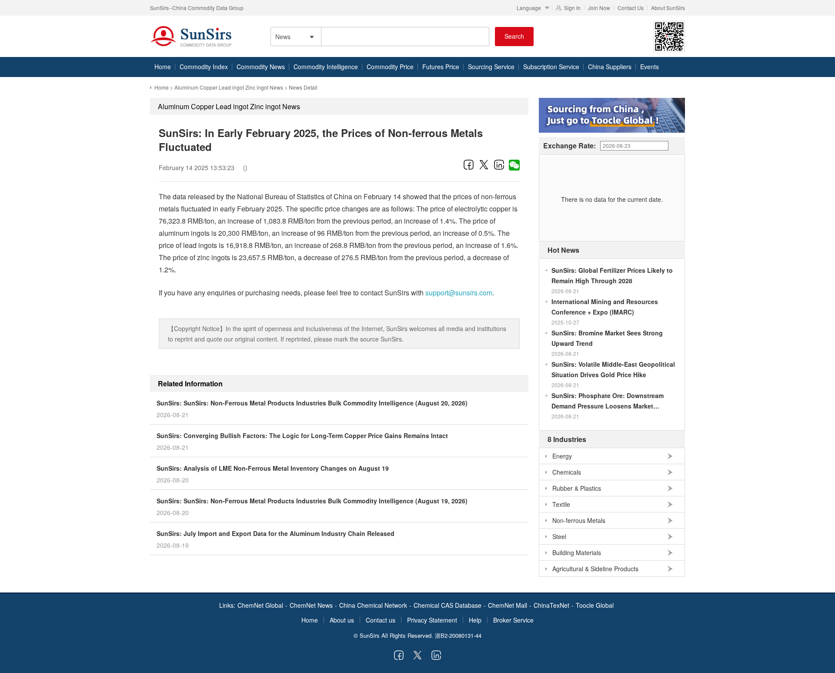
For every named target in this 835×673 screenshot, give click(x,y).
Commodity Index (204, 66)
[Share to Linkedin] (499, 164)
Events (649, 66)
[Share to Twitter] (483, 164)
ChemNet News (311, 605)
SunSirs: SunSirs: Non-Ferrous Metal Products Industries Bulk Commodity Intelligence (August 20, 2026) (312, 402)
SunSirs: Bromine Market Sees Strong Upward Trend (607, 338)
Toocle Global (595, 605)
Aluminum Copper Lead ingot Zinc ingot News (228, 87)
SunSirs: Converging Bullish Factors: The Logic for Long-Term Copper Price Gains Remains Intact (302, 435)
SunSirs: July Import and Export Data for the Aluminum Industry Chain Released (275, 533)
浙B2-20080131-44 (458, 635)
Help (475, 620)
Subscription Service (551, 66)
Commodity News (261, 66)
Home (162, 66)
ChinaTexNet (551, 605)
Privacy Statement (432, 620)
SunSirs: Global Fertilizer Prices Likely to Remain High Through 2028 (612, 275)
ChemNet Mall (507, 605)
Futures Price (440, 66)
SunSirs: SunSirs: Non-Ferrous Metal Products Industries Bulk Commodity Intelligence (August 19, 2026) (312, 500)
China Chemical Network (373, 605)
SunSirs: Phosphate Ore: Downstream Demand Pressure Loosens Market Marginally (607, 401)
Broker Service (513, 620)
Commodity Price (390, 66)
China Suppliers (609, 66)
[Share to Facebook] (468, 164)
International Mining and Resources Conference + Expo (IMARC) (604, 306)
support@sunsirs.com (458, 293)
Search (514, 36)
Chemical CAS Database (447, 605)
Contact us (380, 620)
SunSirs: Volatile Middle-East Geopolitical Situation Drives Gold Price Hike (613, 369)
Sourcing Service (491, 66)
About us (342, 620)
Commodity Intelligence (326, 66)
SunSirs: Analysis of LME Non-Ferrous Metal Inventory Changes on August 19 (273, 468)
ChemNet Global (260, 605)
